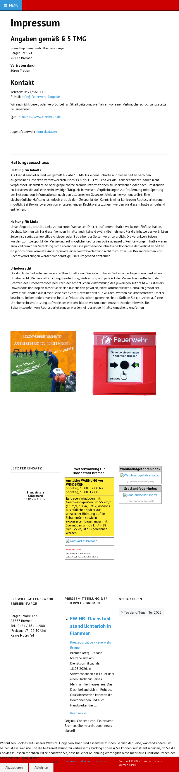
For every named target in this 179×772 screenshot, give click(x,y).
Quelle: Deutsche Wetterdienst (78, 553)
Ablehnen (41, 767)
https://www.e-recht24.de (41, 116)
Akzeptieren (14, 767)
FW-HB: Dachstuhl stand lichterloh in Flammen (90, 626)
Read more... (79, 713)
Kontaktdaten (47, 131)
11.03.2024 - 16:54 (35, 496)
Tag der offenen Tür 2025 (143, 612)
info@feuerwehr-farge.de (41, 96)
